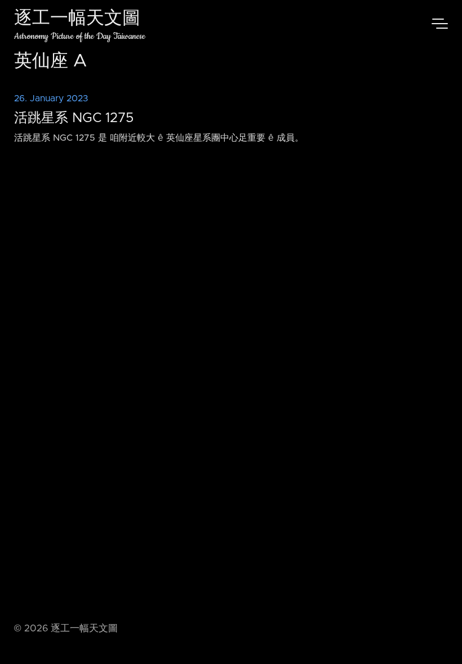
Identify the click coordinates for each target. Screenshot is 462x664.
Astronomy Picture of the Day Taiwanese (79, 36)
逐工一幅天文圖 (77, 19)
